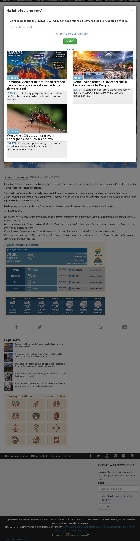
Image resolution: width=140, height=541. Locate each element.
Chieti (11, 143)
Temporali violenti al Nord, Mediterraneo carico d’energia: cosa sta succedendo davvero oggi (36, 85)
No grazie (70, 48)
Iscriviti (70, 41)
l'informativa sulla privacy (76, 33)
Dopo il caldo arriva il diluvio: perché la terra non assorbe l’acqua (100, 83)
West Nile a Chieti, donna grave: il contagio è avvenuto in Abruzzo (30, 137)
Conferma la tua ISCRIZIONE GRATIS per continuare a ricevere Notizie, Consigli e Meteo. (69, 20)
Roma (11, 93)
